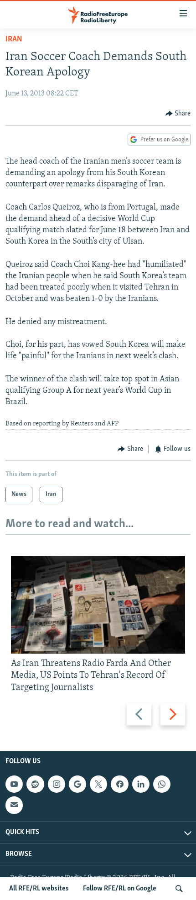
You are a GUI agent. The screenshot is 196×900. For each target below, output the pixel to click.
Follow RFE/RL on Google (119, 888)
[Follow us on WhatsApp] (161, 784)
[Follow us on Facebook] (119, 784)
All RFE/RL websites (39, 888)
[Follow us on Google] (77, 784)
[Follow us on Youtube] (14, 784)
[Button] (178, 114)
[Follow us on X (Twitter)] (98, 784)
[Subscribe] (14, 805)
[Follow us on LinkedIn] (141, 784)
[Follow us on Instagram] (56, 784)
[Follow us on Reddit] (35, 784)
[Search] (179, 888)
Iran (13, 39)
